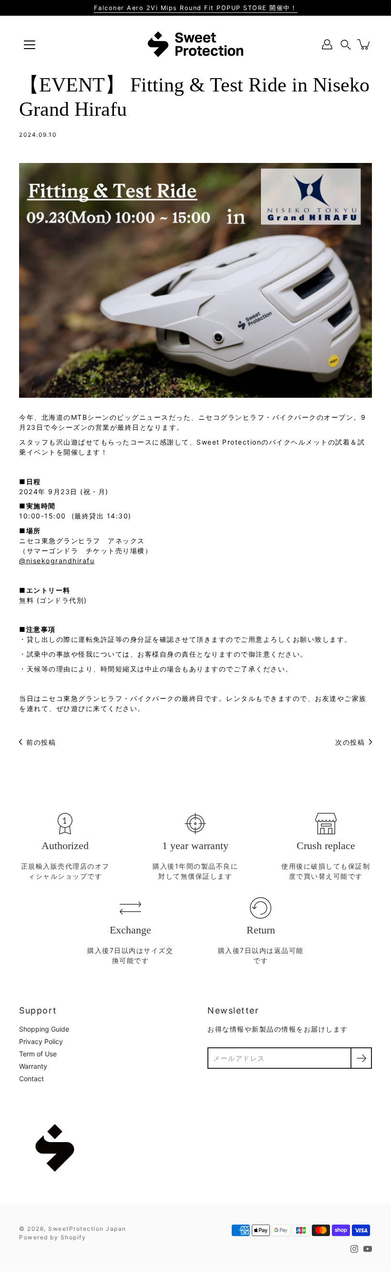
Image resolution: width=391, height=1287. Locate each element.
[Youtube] (367, 1249)
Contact (31, 1078)
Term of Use (38, 1054)
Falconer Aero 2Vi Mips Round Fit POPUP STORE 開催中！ (196, 7)
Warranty (33, 1066)
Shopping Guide (44, 1029)
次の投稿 (350, 742)
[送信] (361, 1058)
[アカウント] (327, 44)
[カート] (364, 44)
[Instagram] (354, 1249)
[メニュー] (29, 45)
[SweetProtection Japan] (195, 44)
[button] (345, 44)
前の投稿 (41, 742)
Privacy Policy (41, 1041)
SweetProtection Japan (87, 1228)
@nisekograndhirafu (56, 561)
